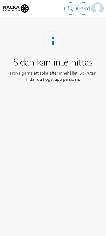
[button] (70, 8)
